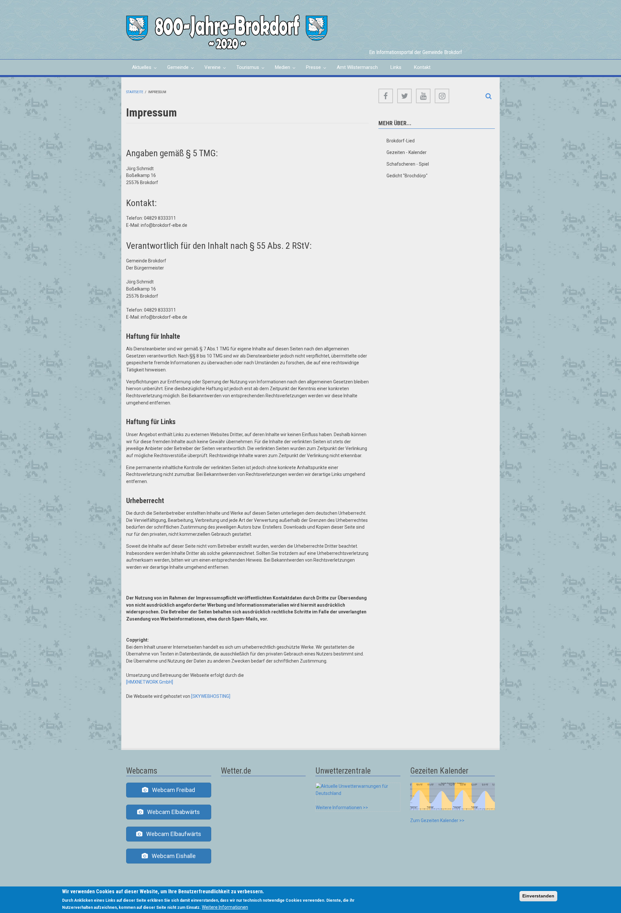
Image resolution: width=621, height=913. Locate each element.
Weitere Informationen (225, 907)
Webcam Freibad (171, 789)
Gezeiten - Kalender (407, 152)
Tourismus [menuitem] (245, 69)
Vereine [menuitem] (210, 69)
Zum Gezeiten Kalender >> (437, 820)
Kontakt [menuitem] (422, 67)
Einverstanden (538, 895)
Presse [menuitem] (310, 69)
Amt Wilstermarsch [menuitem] (357, 67)
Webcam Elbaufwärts (171, 833)
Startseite (134, 92)
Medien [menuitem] (279, 69)
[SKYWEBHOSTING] (210, 696)
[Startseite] (227, 31)
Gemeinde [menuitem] (175, 69)
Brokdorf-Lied (401, 140)
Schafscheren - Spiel (408, 164)
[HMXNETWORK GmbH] (149, 682)
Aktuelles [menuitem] (138, 69)
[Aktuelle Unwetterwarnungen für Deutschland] (358, 789)
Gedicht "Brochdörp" (407, 175)
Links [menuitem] (395, 67)
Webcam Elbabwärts (171, 811)
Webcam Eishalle (172, 855)
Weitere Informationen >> (342, 807)
